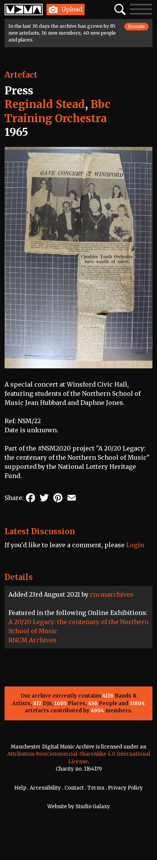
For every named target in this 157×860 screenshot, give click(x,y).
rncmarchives (111, 594)
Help (20, 788)
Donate (136, 26)
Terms (95, 788)
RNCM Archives (32, 640)
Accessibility (45, 788)
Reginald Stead (45, 104)
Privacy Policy (125, 788)
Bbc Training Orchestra (58, 111)
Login (135, 545)
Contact (74, 788)
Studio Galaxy (92, 806)
